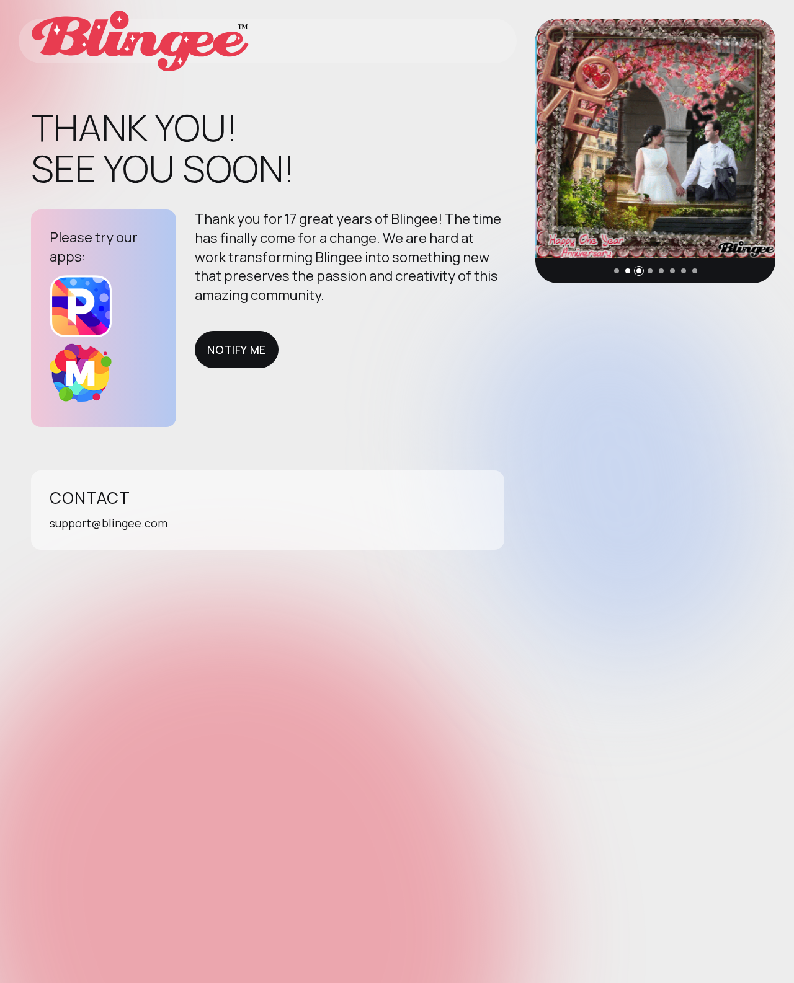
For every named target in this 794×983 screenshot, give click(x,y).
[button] (616, 270)
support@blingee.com (108, 523)
